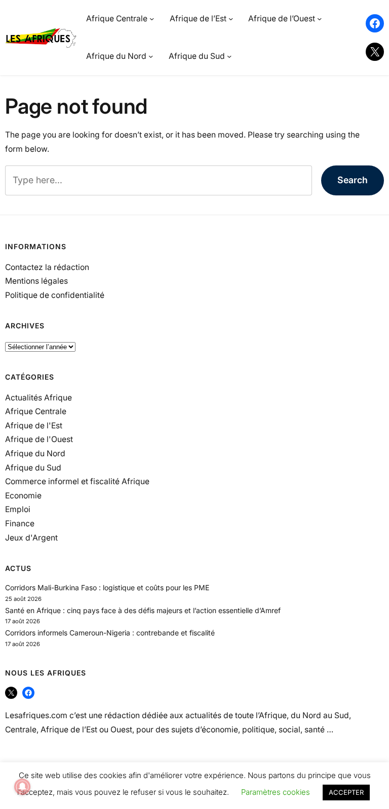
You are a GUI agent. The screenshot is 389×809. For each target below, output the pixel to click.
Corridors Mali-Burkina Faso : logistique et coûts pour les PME (107, 587)
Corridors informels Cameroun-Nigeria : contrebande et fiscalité (110, 632)
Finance (19, 523)
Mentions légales (36, 281)
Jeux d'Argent (31, 538)
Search (352, 180)
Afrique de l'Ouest (39, 439)
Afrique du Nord (35, 453)
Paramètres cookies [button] (275, 792)
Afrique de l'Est (33, 425)
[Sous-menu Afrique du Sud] (229, 56)
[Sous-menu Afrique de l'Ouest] (319, 18)
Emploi (17, 509)
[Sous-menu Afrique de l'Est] (230, 18)
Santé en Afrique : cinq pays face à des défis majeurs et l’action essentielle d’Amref (143, 610)
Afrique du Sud (33, 468)
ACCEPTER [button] (346, 792)
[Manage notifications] (22, 787)
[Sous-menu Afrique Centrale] (151, 18)
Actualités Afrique (38, 397)
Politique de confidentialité (54, 295)
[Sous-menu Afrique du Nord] (150, 56)
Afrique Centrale (35, 411)
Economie (23, 495)
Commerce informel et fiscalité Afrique (77, 481)
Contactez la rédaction (47, 267)
